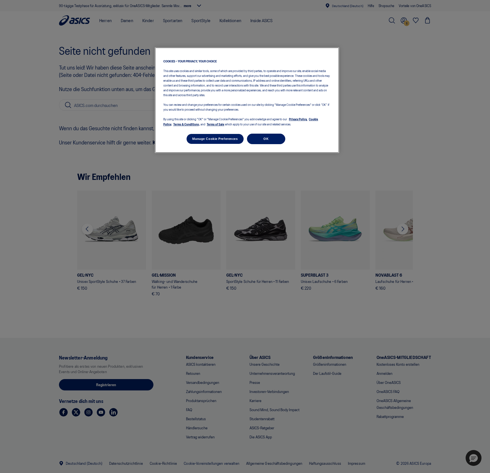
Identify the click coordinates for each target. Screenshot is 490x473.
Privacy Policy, (298, 119)
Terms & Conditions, (186, 124)
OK (266, 138)
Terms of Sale (215, 124)
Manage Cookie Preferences (215, 138)
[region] (247, 100)
